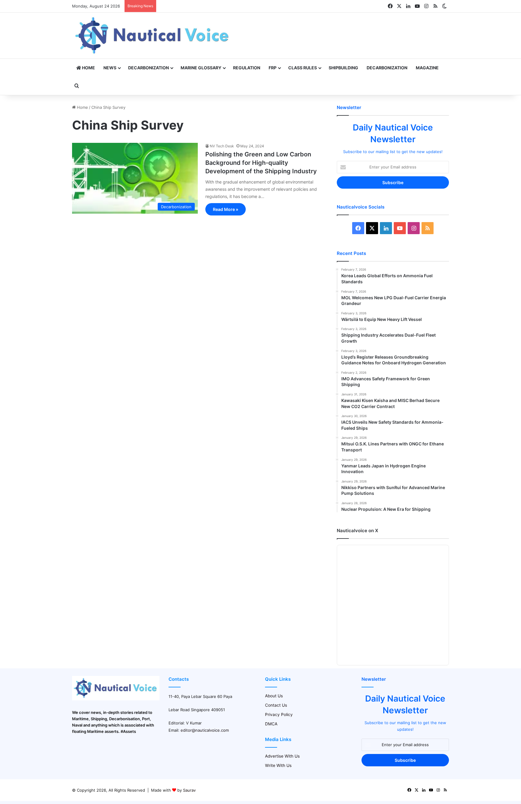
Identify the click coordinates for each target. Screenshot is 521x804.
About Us (274, 695)
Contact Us (276, 705)
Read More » (225, 209)
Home (88, 67)
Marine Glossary (201, 67)
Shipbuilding (343, 67)
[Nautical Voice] (153, 35)
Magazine (427, 67)
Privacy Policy (279, 714)
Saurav (189, 790)
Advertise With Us (282, 756)
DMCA (271, 723)
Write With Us (278, 765)
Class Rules (302, 67)
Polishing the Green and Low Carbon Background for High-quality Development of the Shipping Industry (261, 163)
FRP (272, 67)
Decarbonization (148, 67)
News (109, 67)
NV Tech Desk (222, 146)
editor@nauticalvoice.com (205, 730)
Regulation (246, 67)
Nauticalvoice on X (357, 530)
